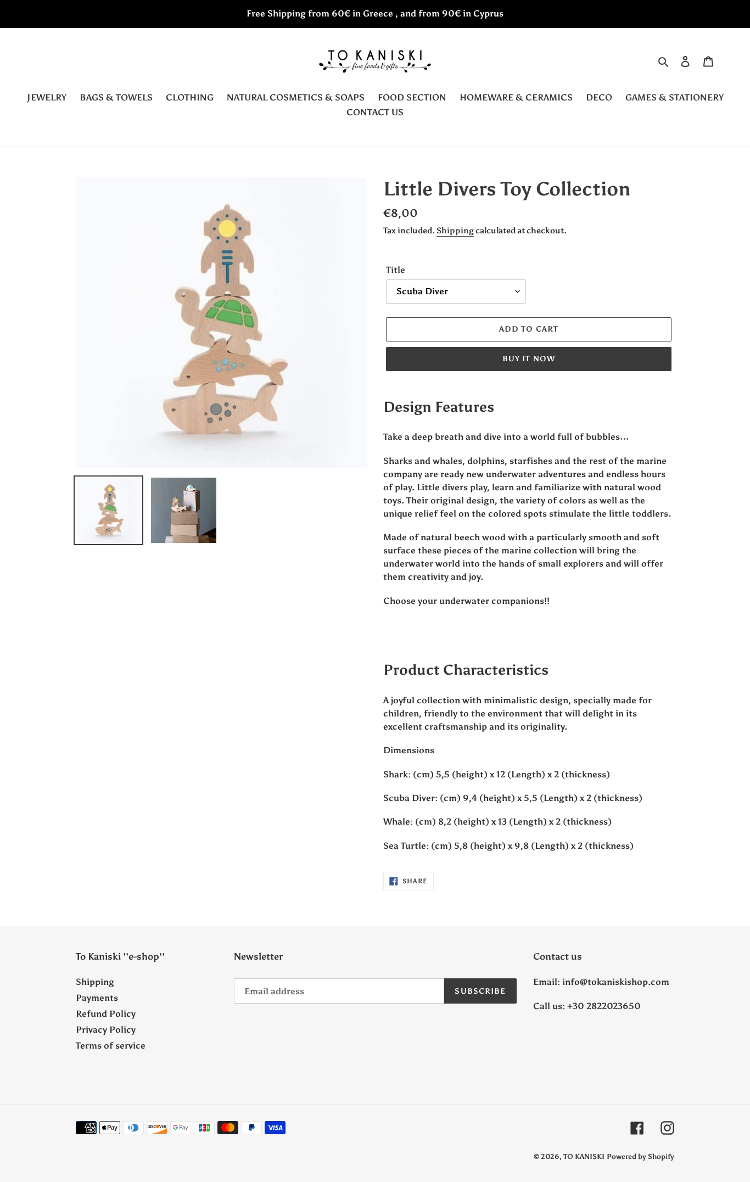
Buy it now (528, 358)
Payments (97, 998)
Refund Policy (106, 1014)
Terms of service (110, 1045)
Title (395, 270)
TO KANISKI (584, 1156)
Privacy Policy (106, 1029)
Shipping (455, 231)
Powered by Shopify (640, 1156)
